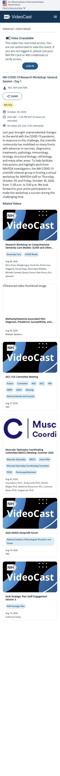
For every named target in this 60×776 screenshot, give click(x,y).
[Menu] (55, 16)
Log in (30, 66)
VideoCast (8, 28)
